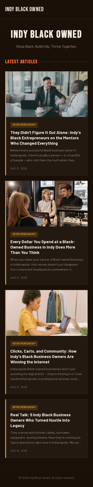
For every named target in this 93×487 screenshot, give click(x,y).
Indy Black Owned (24, 9)
